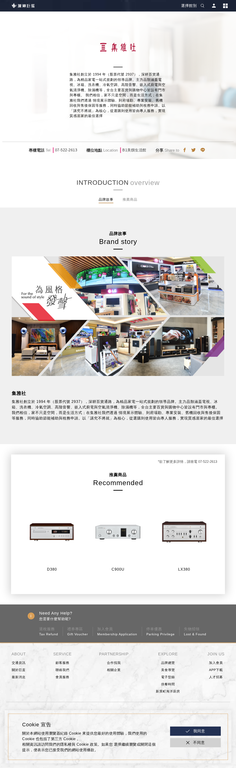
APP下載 (216, 670)
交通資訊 (19, 663)
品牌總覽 (168, 663)
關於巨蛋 (19, 670)
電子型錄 (168, 677)
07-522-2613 (66, 150)
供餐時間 (168, 684)
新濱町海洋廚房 (168, 691)
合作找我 (114, 663)
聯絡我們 (62, 670)
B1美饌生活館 (134, 150)
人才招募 (216, 677)
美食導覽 (168, 670)
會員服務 (62, 677)
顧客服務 (62, 663)
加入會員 (216, 663)
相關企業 (114, 670)
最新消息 (19, 677)
